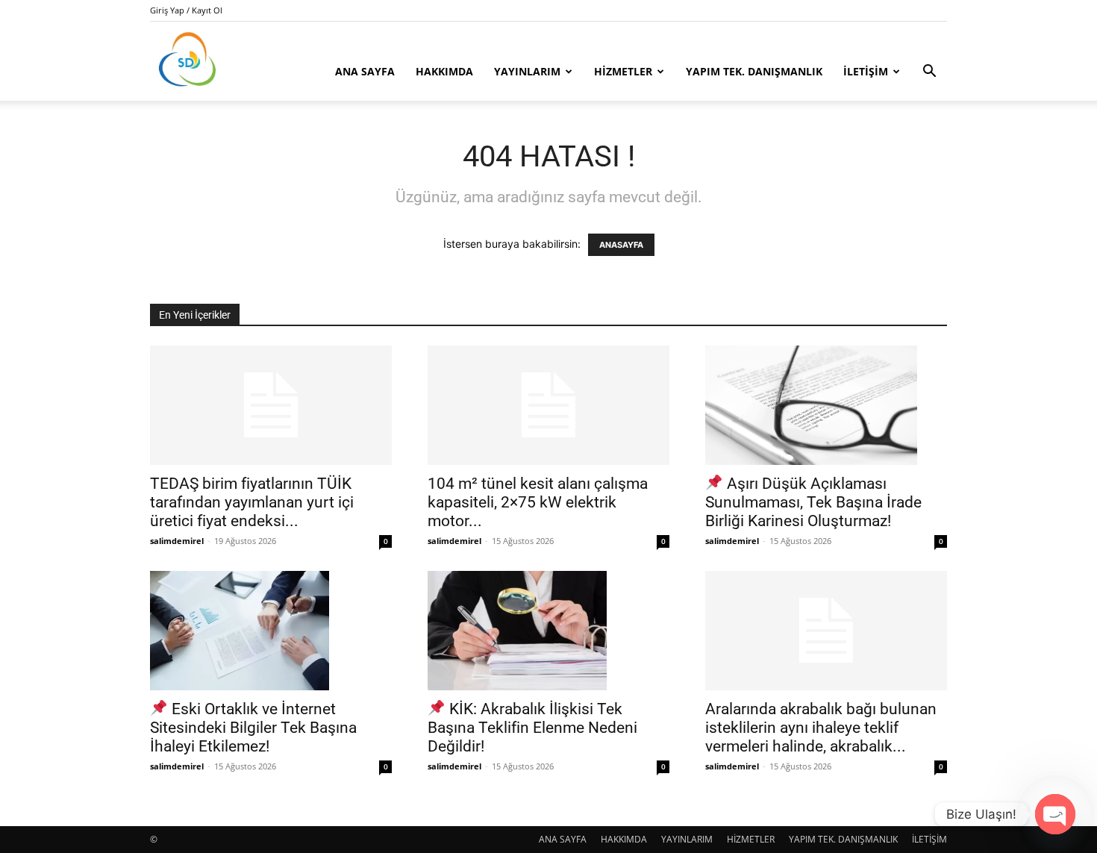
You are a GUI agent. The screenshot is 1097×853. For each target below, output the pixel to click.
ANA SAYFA (365, 71)
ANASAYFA (621, 245)
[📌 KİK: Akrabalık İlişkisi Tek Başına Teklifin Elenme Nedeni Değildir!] (548, 630)
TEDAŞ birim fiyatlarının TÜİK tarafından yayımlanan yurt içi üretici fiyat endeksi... (252, 502)
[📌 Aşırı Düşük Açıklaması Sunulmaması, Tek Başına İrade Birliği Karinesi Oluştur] (826, 405)
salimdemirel (177, 540)
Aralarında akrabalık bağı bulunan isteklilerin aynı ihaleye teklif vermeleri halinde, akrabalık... (821, 727)
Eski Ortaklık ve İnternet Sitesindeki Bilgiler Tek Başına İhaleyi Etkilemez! (253, 727)
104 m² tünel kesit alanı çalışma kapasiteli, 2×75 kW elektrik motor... (538, 502)
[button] (929, 73)
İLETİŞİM (865, 71)
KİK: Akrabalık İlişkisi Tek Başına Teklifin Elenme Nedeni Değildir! (532, 727)
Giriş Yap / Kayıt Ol (186, 10)
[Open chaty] (1055, 814)
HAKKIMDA (444, 71)
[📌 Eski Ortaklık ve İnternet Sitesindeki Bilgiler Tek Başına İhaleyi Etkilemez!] (271, 630)
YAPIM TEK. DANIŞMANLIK (754, 71)
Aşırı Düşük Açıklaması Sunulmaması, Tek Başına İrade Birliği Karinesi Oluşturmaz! (813, 502)
